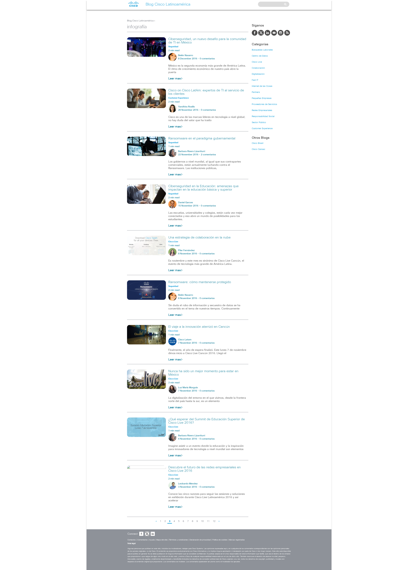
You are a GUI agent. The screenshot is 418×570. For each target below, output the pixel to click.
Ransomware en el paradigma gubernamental (201, 138)
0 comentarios (207, 59)
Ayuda (152, 540)
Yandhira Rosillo (186, 107)
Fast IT (255, 80)
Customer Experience (262, 129)
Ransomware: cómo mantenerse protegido (199, 282)
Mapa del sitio (161, 540)
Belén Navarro (185, 55)
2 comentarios (208, 154)
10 (202, 521)
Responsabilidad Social (263, 116)
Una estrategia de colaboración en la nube (199, 237)
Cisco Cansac (258, 149)
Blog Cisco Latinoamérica (140, 21)
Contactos (132, 540)
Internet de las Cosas (262, 86)
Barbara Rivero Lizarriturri (191, 151)
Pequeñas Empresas (262, 98)
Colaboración (258, 68)
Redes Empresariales (262, 110)
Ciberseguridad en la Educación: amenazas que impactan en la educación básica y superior (203, 188)
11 (208, 521)
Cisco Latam (184, 340)
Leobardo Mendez (188, 484)
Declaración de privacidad (200, 540)
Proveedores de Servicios (264, 104)
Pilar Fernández (186, 250)
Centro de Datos (260, 56)
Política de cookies (219, 540)
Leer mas (174, 78)
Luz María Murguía (188, 387)
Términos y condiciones (178, 540)
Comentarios (142, 540)
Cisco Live (257, 62)
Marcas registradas (237, 540)
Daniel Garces (185, 202)
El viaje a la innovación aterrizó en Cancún (199, 326)
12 (214, 521)
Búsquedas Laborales (262, 50)
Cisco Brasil (257, 143)
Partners (256, 92)
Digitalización (258, 74)
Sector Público (259, 122)
